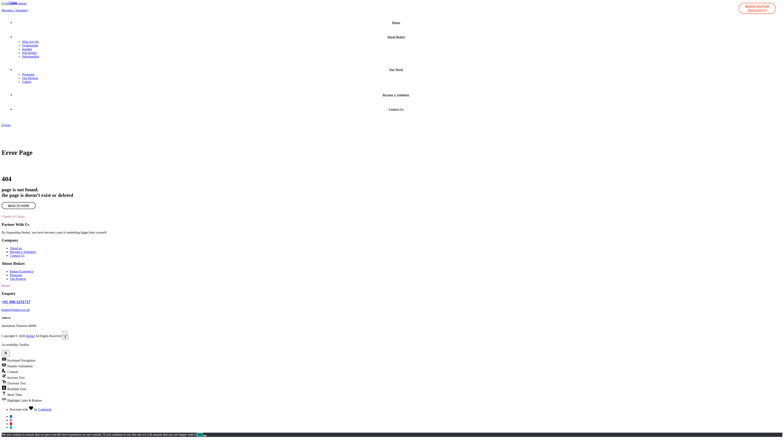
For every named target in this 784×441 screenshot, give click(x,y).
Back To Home (18, 205)
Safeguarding (30, 56)
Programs (28, 74)
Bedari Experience (22, 271)
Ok (200, 434)
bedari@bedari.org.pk (16, 310)
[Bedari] (12, 2)
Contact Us (396, 109)
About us (16, 248)
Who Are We (30, 41)
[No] (205, 435)
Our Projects (30, 78)
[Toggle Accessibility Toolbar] (65, 337)
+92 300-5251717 (16, 302)
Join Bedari (29, 53)
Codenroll (44, 409)
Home (396, 22)
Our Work (396, 69)
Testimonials (30, 45)
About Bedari (396, 37)
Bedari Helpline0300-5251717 (757, 8)
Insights (27, 49)
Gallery (27, 82)
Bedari (30, 336)
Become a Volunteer (396, 95)
